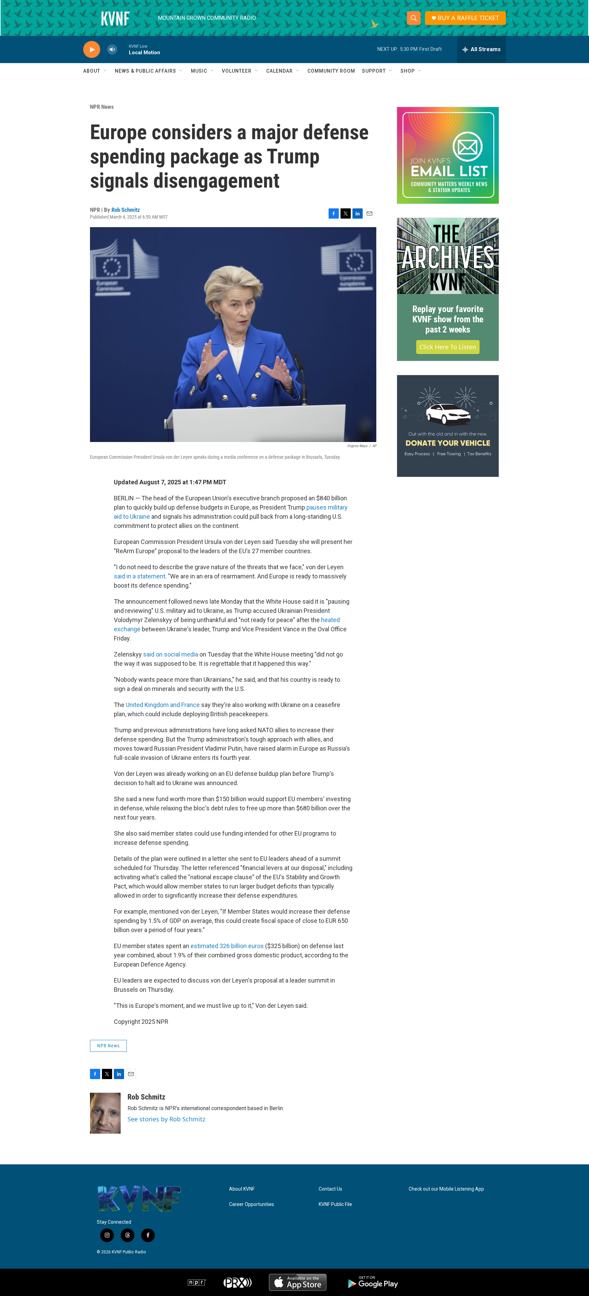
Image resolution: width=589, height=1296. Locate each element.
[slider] (123, 49)
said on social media (170, 654)
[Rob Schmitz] (105, 1113)
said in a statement (139, 576)
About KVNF (242, 1189)
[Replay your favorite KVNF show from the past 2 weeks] (448, 256)
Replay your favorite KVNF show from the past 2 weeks (447, 319)
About (91, 71)
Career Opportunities (251, 1204)
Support (374, 71)
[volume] (112, 49)
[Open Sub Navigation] (105, 71)
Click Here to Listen (448, 347)
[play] (91, 50)
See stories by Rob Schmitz (166, 1119)
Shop (408, 71)
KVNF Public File (335, 1204)
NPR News (102, 106)
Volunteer (237, 71)
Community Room (331, 71)
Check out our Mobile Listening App (446, 1189)
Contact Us (330, 1189)
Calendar (279, 71)
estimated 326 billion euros (227, 945)
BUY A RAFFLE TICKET (468, 17)
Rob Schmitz (125, 209)
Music (199, 71)
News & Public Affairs (145, 71)
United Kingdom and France (163, 704)
